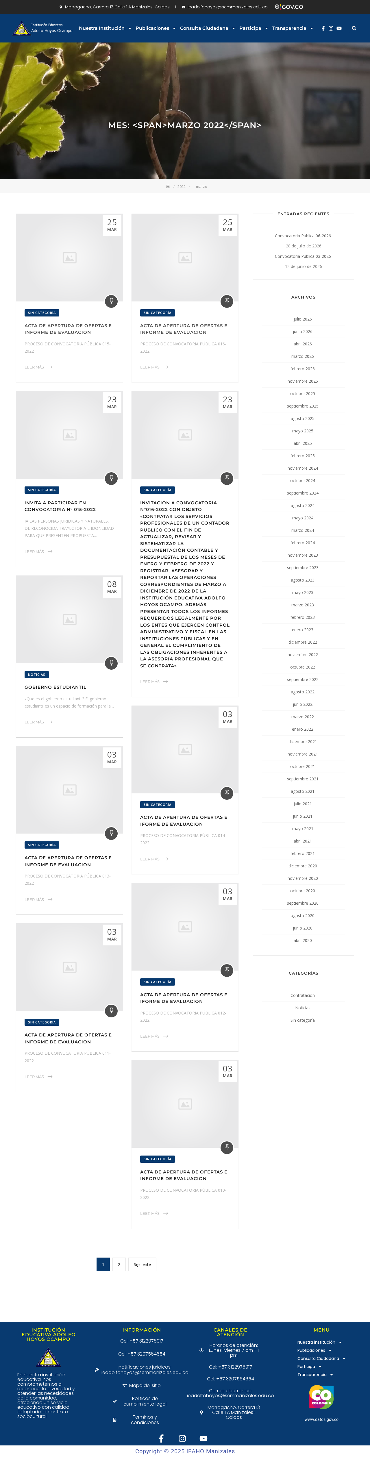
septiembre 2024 (303, 493)
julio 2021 (303, 803)
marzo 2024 (302, 530)
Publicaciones (152, 28)
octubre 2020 (302, 890)
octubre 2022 (302, 667)
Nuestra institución (102, 28)
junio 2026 (302, 331)
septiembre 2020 (303, 903)
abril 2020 (303, 940)
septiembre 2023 (303, 567)
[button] (353, 28)
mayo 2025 (302, 431)
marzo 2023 (302, 605)
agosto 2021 (302, 791)
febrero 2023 (303, 617)
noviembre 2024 (303, 468)
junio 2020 (302, 928)
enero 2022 (302, 729)
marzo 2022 (302, 716)
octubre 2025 (302, 393)
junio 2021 (302, 816)
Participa (250, 28)
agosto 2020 (302, 915)
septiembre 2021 (303, 779)
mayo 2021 (302, 828)
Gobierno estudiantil (55, 687)
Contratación (303, 995)
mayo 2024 (302, 518)
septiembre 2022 (303, 679)
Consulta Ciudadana (204, 28)
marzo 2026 (302, 356)
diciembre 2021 (302, 741)
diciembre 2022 (302, 642)
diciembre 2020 (302, 866)
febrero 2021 (303, 853)
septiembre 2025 (303, 406)
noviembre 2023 (303, 555)
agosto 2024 (302, 505)
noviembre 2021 (303, 754)
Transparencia (289, 28)
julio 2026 (303, 319)
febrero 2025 (303, 455)
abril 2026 (303, 344)
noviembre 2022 (303, 654)
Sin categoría (42, 312)
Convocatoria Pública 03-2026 (303, 256)
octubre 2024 (302, 480)
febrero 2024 (303, 542)
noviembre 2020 (303, 878)
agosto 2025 (302, 418)
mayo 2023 (302, 592)
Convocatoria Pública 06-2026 (303, 235)
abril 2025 (303, 443)
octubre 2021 (302, 766)
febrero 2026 (303, 368)
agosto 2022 (302, 692)
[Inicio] (168, 186)
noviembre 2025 (303, 381)
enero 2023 (302, 629)
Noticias (36, 674)
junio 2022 (302, 704)
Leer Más (34, 367)
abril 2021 (303, 841)
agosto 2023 (302, 580)
